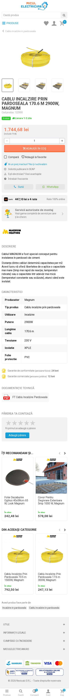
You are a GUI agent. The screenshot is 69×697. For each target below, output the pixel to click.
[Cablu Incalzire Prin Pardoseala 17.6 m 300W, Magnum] (34, 56)
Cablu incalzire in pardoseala (20, 31)
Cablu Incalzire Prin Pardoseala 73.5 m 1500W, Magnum (15, 577)
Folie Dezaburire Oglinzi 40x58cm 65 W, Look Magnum (16, 500)
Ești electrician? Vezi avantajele (24, 174)
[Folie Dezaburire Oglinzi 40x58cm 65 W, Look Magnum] (17, 478)
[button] (64, 453)
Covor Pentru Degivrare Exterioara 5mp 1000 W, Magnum (51, 500)
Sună (21, 186)
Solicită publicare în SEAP (21, 169)
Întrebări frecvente (18, 179)
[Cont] (55, 23)
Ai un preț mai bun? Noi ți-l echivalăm (27, 164)
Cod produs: (8, 112)
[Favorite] (47, 23)
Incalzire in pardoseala (14, 607)
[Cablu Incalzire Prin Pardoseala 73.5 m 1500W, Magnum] (17, 554)
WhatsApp (53, 186)
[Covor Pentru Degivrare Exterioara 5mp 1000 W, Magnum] (51, 478)
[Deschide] (34, 624)
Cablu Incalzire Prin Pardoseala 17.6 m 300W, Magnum (49, 577)
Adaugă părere (17, 435)
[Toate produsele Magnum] (12, 230)
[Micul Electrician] (34, 6)
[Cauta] (64, 15)
